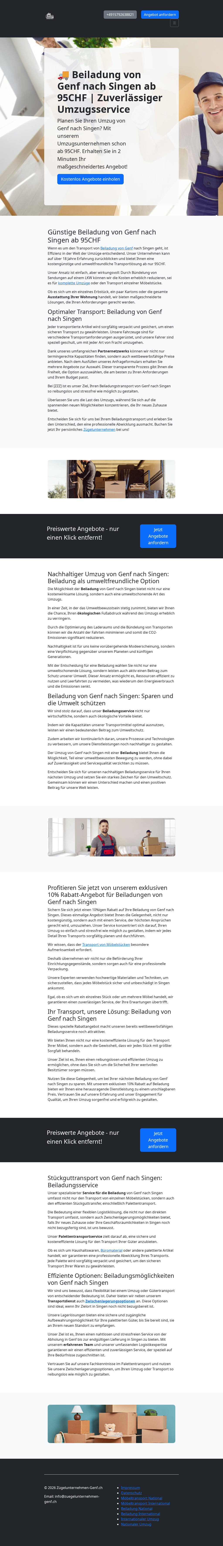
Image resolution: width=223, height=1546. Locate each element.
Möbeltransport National (141, 1498)
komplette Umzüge (74, 283)
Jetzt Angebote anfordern (158, 536)
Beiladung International (140, 1513)
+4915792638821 (120, 14)
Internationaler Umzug (140, 1519)
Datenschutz (131, 1492)
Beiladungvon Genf (116, 248)
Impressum (130, 1487)
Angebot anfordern (160, 14)
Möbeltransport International (145, 1503)
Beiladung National (136, 1508)
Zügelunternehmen (99, 429)
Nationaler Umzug (136, 1524)
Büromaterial (111, 1250)
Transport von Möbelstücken (106, 944)
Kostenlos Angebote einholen (90, 179)
